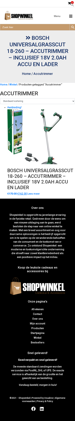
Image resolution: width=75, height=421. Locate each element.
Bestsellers (37, 342)
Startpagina (37, 333)
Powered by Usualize (42, 398)
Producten (37, 328)
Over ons (37, 318)
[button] (72, 4)
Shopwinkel (25, 398)
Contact (37, 314)
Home (26, 74)
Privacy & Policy (45, 401)
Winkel (13, 84)
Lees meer (33, 193)
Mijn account (37, 323)
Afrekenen (37, 309)
